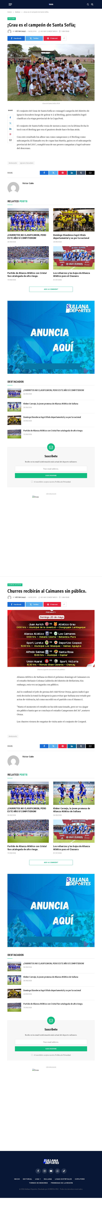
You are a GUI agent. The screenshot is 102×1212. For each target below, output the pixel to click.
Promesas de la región (62, 1183)
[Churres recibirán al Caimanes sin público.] (51, 638)
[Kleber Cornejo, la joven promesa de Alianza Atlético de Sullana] (14, 407)
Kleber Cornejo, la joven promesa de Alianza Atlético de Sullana (50, 403)
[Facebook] (10, 117)
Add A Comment (51, 289)
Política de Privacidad (63, 482)
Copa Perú (80, 1179)
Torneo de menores (38, 1183)
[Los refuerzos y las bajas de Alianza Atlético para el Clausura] (74, 257)
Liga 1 (38, 1179)
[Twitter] (10, 123)
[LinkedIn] (10, 129)
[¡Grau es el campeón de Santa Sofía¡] (51, 72)
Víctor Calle (20, 31)
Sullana (11, 18)
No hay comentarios (49, 31)
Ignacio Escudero (26, 163)
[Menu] (10, 4)
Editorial (27, 1179)
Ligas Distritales (63, 1179)
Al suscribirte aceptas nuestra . (52, 482)
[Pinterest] (10, 134)
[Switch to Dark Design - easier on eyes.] (88, 4)
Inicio (17, 1179)
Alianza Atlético (14, 585)
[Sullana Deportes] (51, 4)
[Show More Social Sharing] (64, 38)
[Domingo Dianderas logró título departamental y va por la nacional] (74, 219)
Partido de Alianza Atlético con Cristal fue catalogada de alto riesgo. (27, 274)
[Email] (10, 140)
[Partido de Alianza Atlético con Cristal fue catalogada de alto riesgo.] (28, 257)
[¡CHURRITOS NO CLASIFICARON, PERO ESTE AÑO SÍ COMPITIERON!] (28, 219)
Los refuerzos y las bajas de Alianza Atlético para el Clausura (71, 274)
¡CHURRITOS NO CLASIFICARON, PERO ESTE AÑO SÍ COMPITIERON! (26, 236)
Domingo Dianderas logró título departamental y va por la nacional (71, 236)
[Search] (92, 4)
